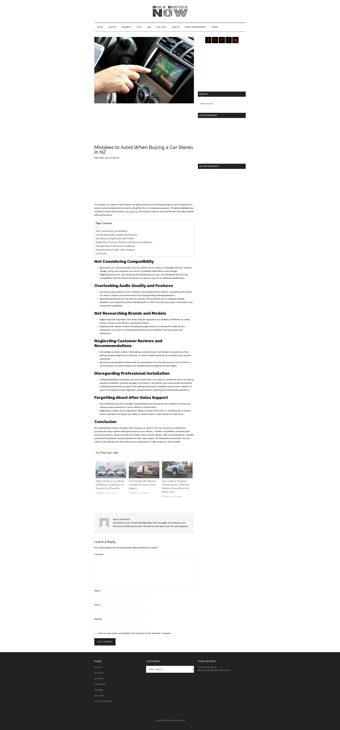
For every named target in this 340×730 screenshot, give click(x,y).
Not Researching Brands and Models (115, 238)
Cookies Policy (100, 684)
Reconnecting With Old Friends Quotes (214, 670)
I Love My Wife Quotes (207, 667)
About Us (98, 667)
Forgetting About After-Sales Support (115, 250)
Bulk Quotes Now (170, 11)
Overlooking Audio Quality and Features (117, 235)
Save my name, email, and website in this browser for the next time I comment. (134, 633)
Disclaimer (98, 690)
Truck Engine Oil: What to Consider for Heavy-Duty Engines (142, 485)
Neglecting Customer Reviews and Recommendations (124, 242)
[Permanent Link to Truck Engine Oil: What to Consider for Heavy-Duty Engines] (144, 463)
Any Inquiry (99, 673)
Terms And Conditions (103, 701)
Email (97, 605)
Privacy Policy (99, 696)
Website (98, 619)
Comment (99, 554)
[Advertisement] (144, 125)
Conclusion (101, 253)
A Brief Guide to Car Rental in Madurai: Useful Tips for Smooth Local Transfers (110, 485)
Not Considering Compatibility (111, 231)
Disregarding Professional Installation (115, 246)
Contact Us (98, 679)
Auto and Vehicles (112, 158)
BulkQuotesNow (178, 720)
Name (97, 591)
